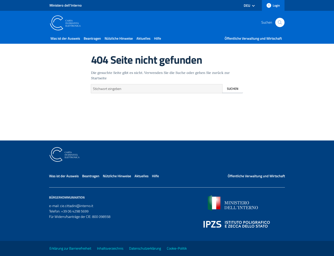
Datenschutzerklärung (145, 248)
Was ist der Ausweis (65, 38)
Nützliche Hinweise (119, 38)
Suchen (232, 88)
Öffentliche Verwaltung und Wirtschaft (253, 38)
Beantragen (92, 38)
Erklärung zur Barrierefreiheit (70, 248)
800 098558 (101, 216)
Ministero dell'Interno (65, 5)
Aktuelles (143, 38)
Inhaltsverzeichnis (110, 248)
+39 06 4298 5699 (75, 211)
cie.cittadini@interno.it (76, 205)
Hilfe (157, 38)
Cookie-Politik (177, 248)
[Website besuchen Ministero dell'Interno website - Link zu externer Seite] (246, 203)
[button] (280, 22)
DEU (247, 5)
